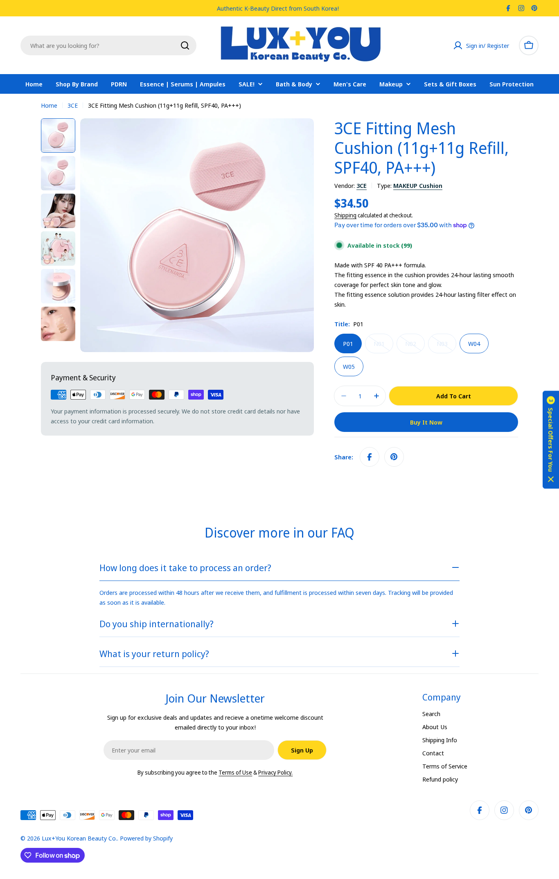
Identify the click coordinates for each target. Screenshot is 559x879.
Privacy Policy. (275, 772)
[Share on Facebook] (369, 457)
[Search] (185, 45)
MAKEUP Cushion (417, 185)
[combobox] (108, 45)
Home (49, 105)
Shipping (345, 215)
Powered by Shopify (146, 838)
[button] (551, 439)
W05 (349, 366)
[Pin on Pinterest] (394, 457)
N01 (383, 346)
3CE (73, 105)
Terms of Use (235, 772)
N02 (415, 346)
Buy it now (426, 422)
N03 (446, 346)
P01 (348, 343)
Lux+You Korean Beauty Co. (79, 838)
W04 (474, 343)
